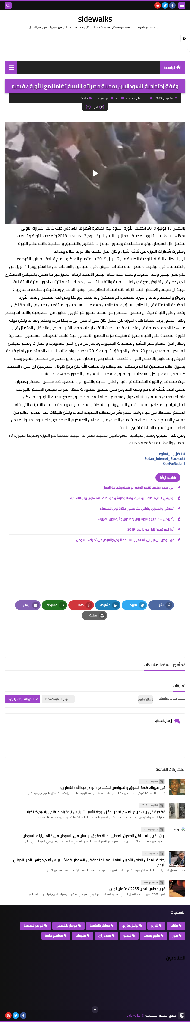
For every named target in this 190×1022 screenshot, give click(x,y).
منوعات (81, 936)
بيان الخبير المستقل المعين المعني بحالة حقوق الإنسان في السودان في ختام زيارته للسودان (94, 835)
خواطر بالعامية (100, 926)
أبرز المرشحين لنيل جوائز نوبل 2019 (150, 529)
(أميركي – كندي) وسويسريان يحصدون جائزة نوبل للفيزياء (136, 519)
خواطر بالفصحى (66, 926)
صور (175, 936)
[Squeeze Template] (181, 1015)
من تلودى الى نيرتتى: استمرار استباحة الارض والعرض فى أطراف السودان (125, 540)
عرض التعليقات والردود (21, 699)
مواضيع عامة (102, 98)
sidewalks (95, 18)
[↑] (95, 1009)
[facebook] (172, 5)
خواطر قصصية (33, 926)
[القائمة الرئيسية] (11, 67)
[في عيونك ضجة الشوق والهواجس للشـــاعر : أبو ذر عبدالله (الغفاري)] (177, 787)
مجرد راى (104, 936)
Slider (84, 98)
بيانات (174, 926)
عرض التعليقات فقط (57, 699)
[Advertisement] (95, 44)
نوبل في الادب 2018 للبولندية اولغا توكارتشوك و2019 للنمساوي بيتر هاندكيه (122, 498)
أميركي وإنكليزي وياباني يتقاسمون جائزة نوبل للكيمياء (137, 508)
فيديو (127, 936)
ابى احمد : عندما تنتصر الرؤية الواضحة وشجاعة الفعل (138, 488)
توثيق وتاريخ (130, 926)
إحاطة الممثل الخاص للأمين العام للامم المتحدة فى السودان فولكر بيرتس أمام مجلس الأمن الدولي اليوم (89, 862)
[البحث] (8, 5)
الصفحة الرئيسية (138, 98)
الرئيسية (169, 68)
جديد (117, 98)
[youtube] (157, 5)
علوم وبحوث (152, 936)
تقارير (154, 926)
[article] (52, 642)
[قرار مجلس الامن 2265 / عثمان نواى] (177, 888)
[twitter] (165, 5)
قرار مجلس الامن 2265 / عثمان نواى (137, 888)
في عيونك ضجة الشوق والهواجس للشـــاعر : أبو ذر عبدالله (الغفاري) (112, 787)
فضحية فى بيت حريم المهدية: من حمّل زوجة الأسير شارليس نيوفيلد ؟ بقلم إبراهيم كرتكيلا (96, 811)
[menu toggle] (181, 5)
